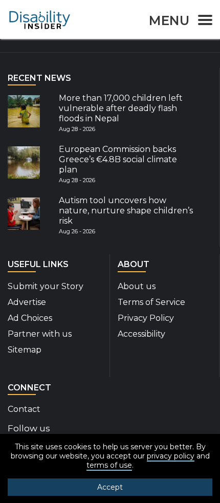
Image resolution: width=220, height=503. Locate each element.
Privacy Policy (146, 318)
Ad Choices (30, 318)
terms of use (109, 465)
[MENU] (202, 22)
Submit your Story (45, 286)
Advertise (27, 302)
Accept (110, 487)
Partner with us (40, 334)
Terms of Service (151, 302)
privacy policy (170, 456)
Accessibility (141, 334)
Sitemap (24, 350)
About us (137, 286)
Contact (24, 409)
